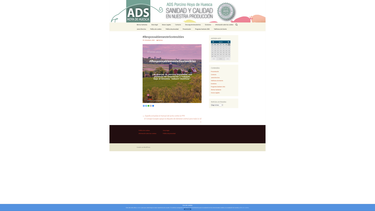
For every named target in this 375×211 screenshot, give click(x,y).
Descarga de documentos (193, 25)
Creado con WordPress (143, 147)
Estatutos (208, 25)
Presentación (187, 29)
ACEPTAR (187, 209)
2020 (214, 59)
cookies (139, 207)
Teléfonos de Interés (220, 29)
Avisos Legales (166, 25)
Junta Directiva (141, 29)
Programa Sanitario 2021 (202, 29)
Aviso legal (154, 25)
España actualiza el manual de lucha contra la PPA (164, 115)
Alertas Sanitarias (142, 25)
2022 (227, 59)
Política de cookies (156, 29)
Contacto (178, 25)
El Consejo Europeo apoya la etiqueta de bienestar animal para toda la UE (173, 120)
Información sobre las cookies (224, 25)
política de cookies (244, 207)
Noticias (160, 40)
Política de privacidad (172, 29)
